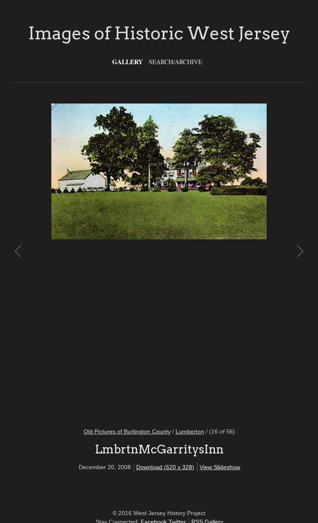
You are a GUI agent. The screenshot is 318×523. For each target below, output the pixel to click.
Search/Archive (175, 62)
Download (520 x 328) (165, 467)
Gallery (127, 61)
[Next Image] (229, 260)
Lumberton (190, 431)
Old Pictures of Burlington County (127, 431)
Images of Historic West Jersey (159, 33)
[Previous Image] (88, 260)
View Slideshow (220, 467)
